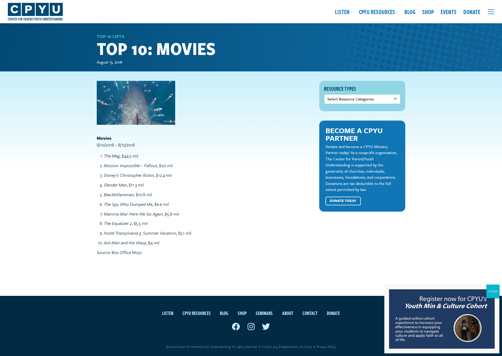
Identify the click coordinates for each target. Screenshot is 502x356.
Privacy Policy (326, 346)
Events (449, 11)
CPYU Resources (377, 11)
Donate (471, 11)
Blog (409, 11)
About (287, 313)
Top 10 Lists (110, 36)
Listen (342, 11)
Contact (310, 313)
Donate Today (343, 200)
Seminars (264, 313)
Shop (428, 11)
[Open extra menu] (491, 11)
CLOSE (492, 291)
